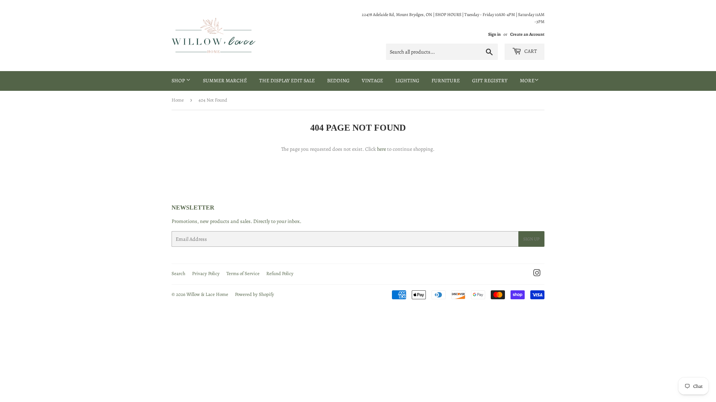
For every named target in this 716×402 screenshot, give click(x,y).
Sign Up (531, 239)
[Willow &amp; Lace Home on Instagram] (537, 274)
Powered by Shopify (254, 294)
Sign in (494, 34)
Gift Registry (490, 80)
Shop (179, 80)
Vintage (372, 80)
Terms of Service (243, 273)
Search (178, 273)
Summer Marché (225, 80)
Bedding (338, 80)
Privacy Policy (206, 273)
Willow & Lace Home (207, 294)
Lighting (407, 80)
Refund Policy (279, 273)
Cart (530, 51)
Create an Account (527, 34)
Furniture (445, 80)
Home (178, 100)
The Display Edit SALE (287, 80)
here (381, 149)
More (527, 80)
